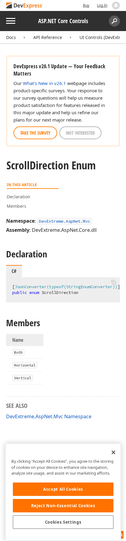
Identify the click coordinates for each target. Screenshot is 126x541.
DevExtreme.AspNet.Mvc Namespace (48, 416)
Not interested (80, 133)
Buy (86, 5)
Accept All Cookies (63, 489)
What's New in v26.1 (44, 83)
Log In (102, 5)
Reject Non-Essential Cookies (63, 505)
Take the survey (35, 133)
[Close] (113, 452)
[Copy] (113, 282)
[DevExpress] (24, 6)
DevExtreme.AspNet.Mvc (64, 221)
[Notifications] (116, 5)
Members (16, 206)
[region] (63, 492)
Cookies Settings (63, 522)
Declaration (18, 197)
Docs (11, 37)
